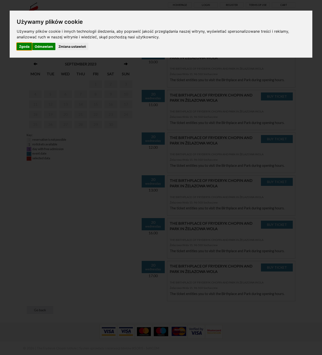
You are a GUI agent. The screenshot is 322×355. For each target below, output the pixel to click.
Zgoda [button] (24, 46)
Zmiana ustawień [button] (72, 46)
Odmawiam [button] (44, 46)
